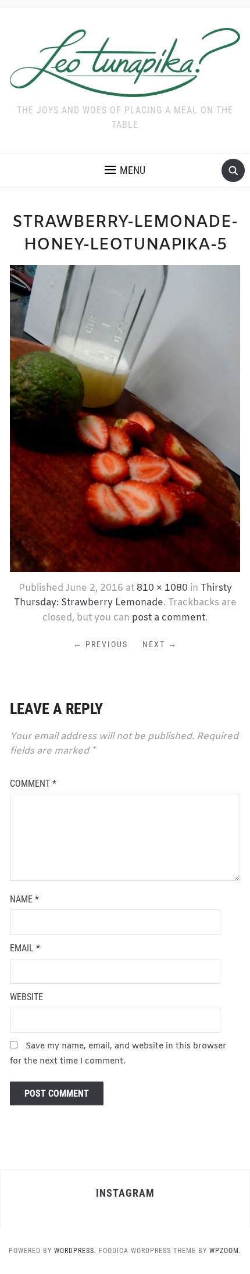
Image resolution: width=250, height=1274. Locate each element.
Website (26, 996)
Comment (33, 783)
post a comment (168, 618)
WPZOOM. (225, 1251)
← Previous (100, 644)
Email (25, 948)
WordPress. (75, 1251)
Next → (159, 644)
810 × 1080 (162, 588)
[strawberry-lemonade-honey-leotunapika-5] (125, 417)
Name (24, 899)
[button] (125, 170)
